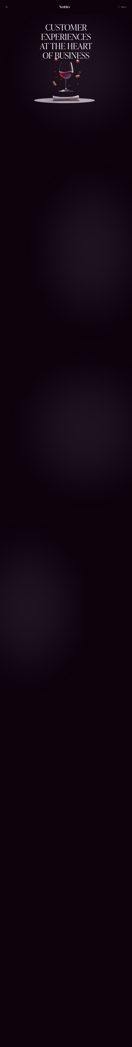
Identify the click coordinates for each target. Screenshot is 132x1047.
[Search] (7, 7)
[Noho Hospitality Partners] (64, 7)
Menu (123, 7)
